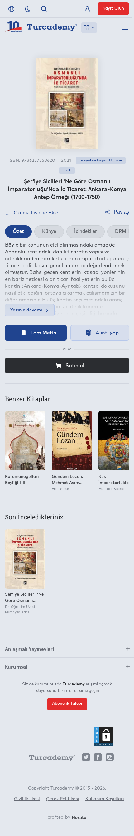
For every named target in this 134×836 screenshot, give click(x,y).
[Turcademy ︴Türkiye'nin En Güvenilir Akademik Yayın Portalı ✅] (41, 28)
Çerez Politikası (62, 799)
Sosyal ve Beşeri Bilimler (100, 160)
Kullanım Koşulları (104, 799)
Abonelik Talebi (67, 704)
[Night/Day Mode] (27, 9)
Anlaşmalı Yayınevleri (29, 648)
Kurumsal (16, 666)
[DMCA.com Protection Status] (104, 737)
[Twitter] (86, 759)
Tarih (67, 170)
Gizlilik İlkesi (27, 799)
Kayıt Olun (113, 9)
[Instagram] (110, 759)
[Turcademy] (49, 759)
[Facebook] (98, 759)
